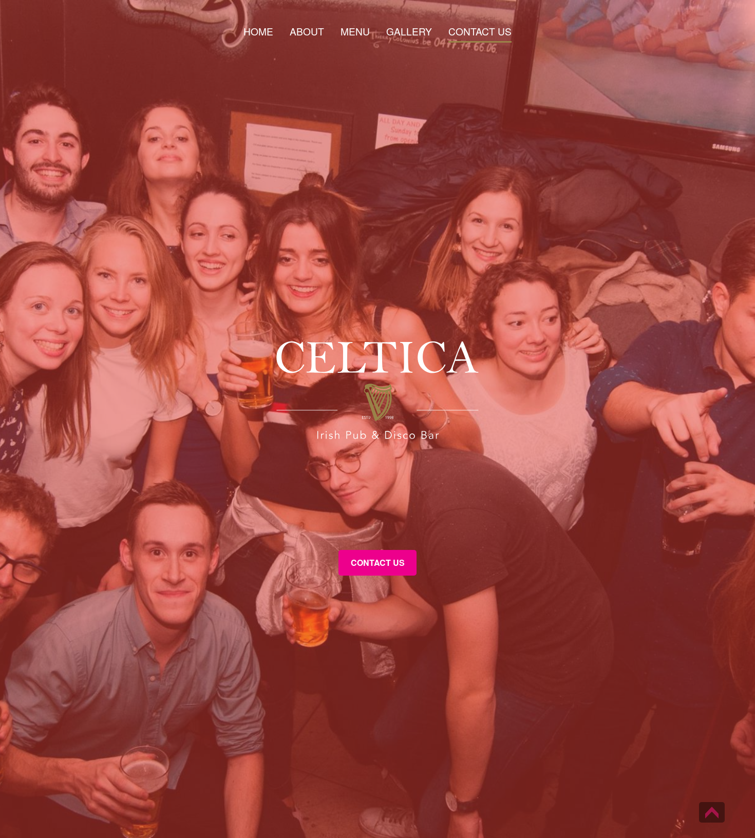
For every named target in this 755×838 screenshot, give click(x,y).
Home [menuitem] (258, 32)
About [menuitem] (307, 32)
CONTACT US (378, 562)
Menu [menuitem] (355, 32)
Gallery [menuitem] (409, 32)
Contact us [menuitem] (480, 32)
